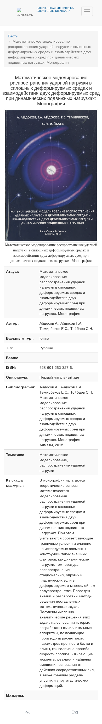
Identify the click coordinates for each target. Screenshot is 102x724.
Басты (13, 35)
